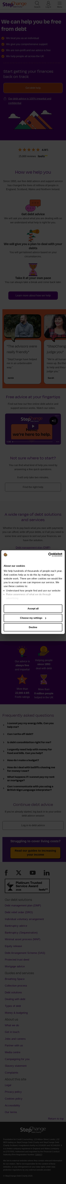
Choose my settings (31, 618)
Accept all (33, 608)
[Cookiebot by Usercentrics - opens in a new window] (48, 555)
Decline (33, 627)
